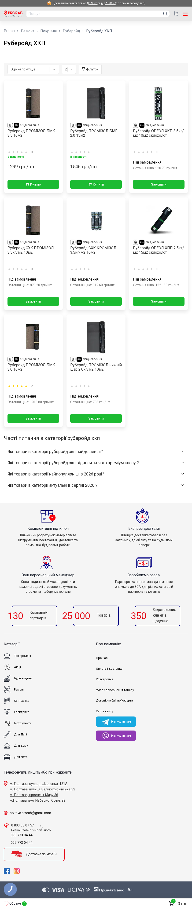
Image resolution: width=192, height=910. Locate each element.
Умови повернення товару (115, 690)
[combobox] (33, 69)
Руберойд (71, 31)
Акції (17, 667)
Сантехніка (21, 700)
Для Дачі (20, 734)
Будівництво (23, 678)
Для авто (21, 757)
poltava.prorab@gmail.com (30, 813)
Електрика (21, 712)
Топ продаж (22, 656)
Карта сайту (104, 711)
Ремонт (27, 31)
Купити (35, 184)
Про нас (101, 658)
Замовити (158, 184)
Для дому (21, 745)
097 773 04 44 (21, 843)
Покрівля (48, 31)
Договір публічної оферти (114, 700)
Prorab (9, 31)
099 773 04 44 (21, 835)
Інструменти (23, 723)
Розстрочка (104, 679)
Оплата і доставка (109, 668)
